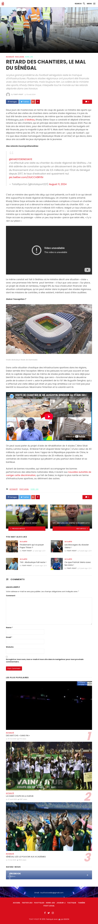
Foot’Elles (39, 903)
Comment (10, 595)
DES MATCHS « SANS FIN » (18, 735)
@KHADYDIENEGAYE (20, 159)
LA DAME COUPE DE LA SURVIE (19, 796)
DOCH (66, 919)
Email (9, 637)
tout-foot (18, 94)
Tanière (81, 903)
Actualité (10, 57)
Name (9, 627)
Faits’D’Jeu (27, 903)
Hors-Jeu (29, 57)
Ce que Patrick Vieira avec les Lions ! (78, 564)
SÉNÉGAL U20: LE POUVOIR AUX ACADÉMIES (26, 856)
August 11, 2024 (58, 184)
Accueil (16, 903)
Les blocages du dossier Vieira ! (77, 546)
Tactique (71, 903)
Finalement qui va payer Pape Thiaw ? (32, 546)
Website (10, 647)
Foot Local (19, 57)
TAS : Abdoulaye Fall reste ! (33, 562)
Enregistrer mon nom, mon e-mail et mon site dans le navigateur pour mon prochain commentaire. (45, 660)
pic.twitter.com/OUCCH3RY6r (26, 177)
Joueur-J (61, 903)
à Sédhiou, (29, 119)
